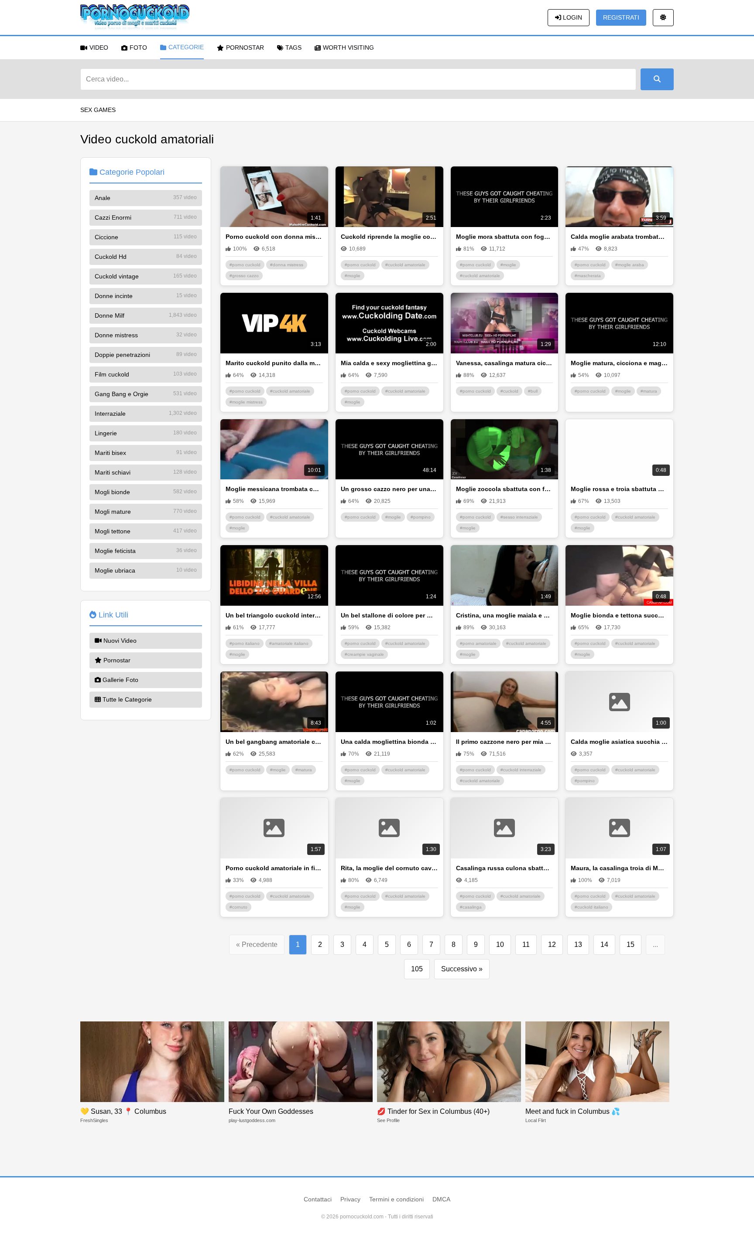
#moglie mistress (246, 402)
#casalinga (471, 907)
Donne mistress (146, 335)
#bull (533, 391)
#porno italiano (245, 643)
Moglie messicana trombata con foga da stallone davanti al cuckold (274, 488)
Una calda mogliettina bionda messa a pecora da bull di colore (389, 741)
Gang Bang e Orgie (146, 393)
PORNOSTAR (245, 47)
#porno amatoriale (478, 643)
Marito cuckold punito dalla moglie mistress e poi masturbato (274, 363)
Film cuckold (146, 374)
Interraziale (146, 413)
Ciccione (146, 237)
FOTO (138, 47)
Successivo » (462, 969)
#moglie (352, 275)
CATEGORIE (186, 47)
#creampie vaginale (364, 654)
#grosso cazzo (244, 275)
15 (630, 944)
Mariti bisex (146, 452)
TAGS (293, 47)
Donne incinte (146, 295)
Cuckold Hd (146, 256)
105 (417, 969)
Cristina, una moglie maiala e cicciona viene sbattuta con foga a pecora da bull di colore (504, 615)
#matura (649, 391)
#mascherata (588, 275)
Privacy (350, 1199)
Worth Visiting (348, 47)
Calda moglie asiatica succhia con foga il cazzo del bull (619, 741)
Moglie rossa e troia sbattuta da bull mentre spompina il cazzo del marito (619, 488)
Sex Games (98, 109)
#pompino (421, 517)
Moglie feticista (146, 550)
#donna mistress (286, 264)
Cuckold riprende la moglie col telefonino (389, 236)
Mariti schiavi (146, 472)
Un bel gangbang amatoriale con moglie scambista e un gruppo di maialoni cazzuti (274, 741)
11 (526, 944)
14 (604, 944)
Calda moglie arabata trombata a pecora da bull (619, 236)
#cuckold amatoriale (405, 264)
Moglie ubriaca (146, 570)
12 (552, 944)
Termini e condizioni (396, 1199)
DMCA (441, 1199)
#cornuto (238, 907)
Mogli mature (146, 511)
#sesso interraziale (519, 517)
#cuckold (509, 391)
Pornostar (116, 660)
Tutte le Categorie (126, 699)
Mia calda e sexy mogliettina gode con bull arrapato (389, 363)
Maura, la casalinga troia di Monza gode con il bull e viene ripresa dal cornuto (619, 868)
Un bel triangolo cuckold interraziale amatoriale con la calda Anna (274, 615)
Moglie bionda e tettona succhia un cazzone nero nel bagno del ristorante (619, 615)
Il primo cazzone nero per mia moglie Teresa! (504, 741)
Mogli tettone (146, 531)
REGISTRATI (621, 17)
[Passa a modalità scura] (663, 17)
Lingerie (146, 433)
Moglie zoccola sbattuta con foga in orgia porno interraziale (504, 488)
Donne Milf (146, 315)
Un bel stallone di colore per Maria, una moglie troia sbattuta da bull (389, 615)
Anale (146, 197)
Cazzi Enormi (146, 217)
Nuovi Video (119, 640)
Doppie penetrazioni (146, 354)
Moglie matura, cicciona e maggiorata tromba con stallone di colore (619, 363)
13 (578, 944)
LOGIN (571, 17)
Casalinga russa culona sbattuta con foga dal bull (504, 868)
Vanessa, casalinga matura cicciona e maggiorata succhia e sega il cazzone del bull (504, 363)
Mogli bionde (146, 491)
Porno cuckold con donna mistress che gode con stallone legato (274, 236)
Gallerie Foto (119, 679)
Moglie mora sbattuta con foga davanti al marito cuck (504, 236)
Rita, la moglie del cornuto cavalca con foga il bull (389, 868)
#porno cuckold (245, 264)
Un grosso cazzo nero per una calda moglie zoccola (389, 488)
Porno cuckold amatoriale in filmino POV (274, 868)
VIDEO (98, 47)
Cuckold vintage (146, 276)
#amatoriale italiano (288, 643)
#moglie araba (629, 264)
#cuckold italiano (591, 907)
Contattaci (318, 1199)
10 (500, 944)
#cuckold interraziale (521, 769)
